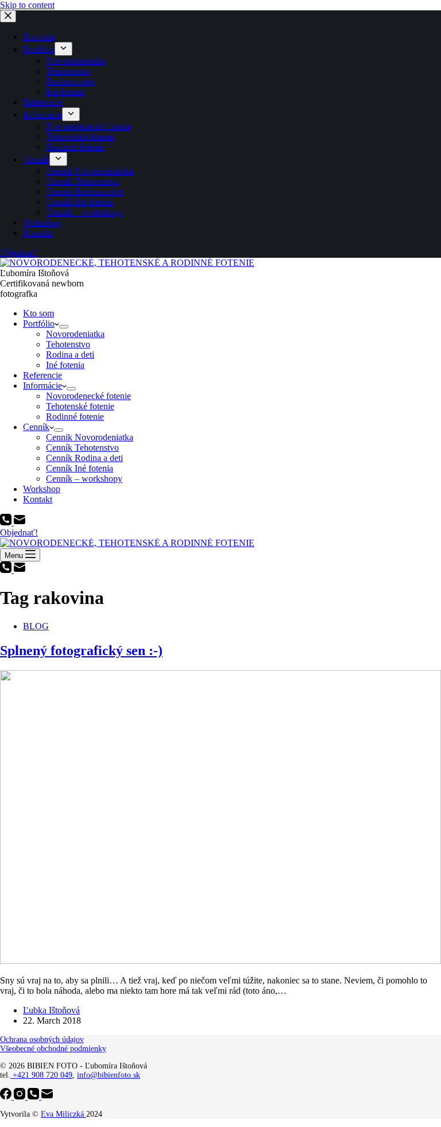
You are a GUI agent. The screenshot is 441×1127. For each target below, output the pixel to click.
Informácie (42, 385)
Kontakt (37, 499)
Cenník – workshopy (84, 478)
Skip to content (27, 5)
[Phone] (7, 522)
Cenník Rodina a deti (84, 458)
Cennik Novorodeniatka (89, 437)
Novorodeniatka (75, 334)
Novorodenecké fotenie (88, 396)
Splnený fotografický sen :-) (81, 650)
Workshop (41, 489)
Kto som (38, 313)
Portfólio (39, 323)
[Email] (19, 522)
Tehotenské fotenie (80, 406)
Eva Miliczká (63, 1114)
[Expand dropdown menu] (63, 326)
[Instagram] (21, 1096)
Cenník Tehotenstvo (82, 447)
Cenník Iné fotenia (79, 468)
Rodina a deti (70, 354)
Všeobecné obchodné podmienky (53, 1048)
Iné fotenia (65, 365)
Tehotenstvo (68, 344)
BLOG (36, 626)
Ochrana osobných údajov (42, 1039)
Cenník (36, 427)
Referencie (42, 375)
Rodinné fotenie (75, 416)
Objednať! (19, 532)
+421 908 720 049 (41, 1075)
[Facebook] (7, 1096)
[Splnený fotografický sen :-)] (220, 961)
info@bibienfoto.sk (108, 1075)
